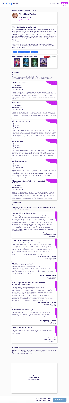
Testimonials (27, 10)
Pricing (34, 10)
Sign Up (64, 3)
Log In (64, 5)
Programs (20, 10)
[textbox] (44, 52)
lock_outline (34, 375)
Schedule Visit (59, 399)
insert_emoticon (19, 17)
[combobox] (34, 52)
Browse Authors (54, 3)
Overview (14, 10)
